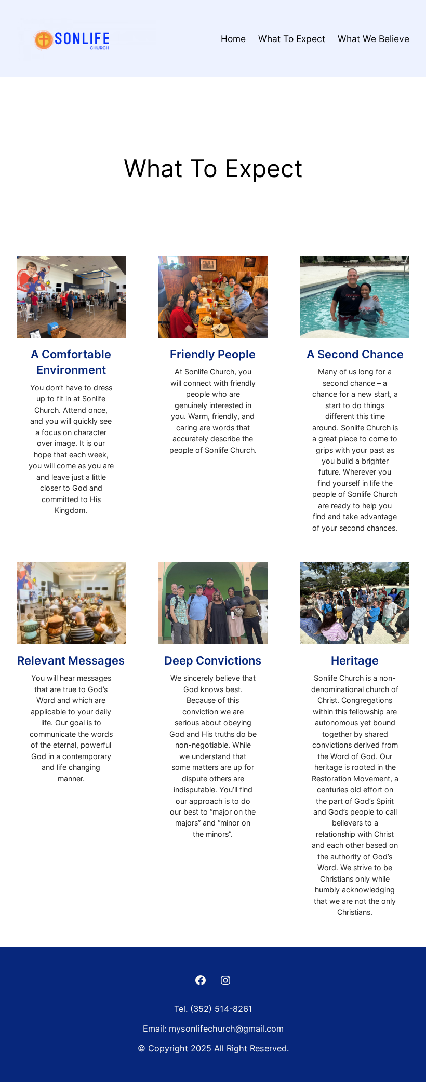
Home (233, 38)
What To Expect (291, 38)
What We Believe (373, 38)
